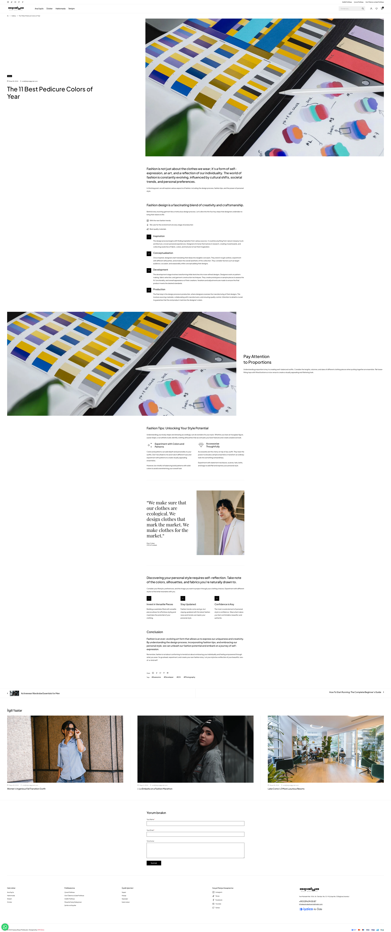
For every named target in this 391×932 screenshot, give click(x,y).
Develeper (169, 677)
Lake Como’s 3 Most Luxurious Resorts (286, 788)
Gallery (14, 16)
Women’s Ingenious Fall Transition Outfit (26, 788)
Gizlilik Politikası (347, 2)
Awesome (157, 677)
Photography (190, 677)
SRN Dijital (40, 930)
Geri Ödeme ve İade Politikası (375, 2)
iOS (179, 677)
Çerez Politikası (359, 2)
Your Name (151, 819)
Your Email (150, 830)
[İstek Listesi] (377, 8)
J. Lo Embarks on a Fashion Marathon (154, 788)
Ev (8, 16)
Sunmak (154, 863)
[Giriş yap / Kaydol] (371, 8)
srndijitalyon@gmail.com (30, 81)
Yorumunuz (150, 841)
